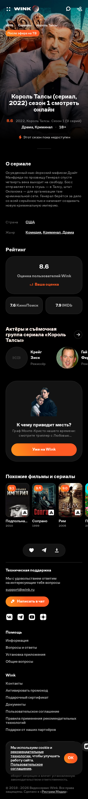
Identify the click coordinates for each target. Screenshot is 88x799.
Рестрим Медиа (54, 791)
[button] (9, 9)
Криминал (52, 232)
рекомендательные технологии (27, 754)
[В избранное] (31, 550)
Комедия (33, 232)
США (30, 222)
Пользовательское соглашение (27, 766)
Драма (68, 232)
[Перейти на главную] (39, 9)
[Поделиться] (44, 550)
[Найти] (68, 9)
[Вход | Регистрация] (79, 9)
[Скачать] (57, 550)
